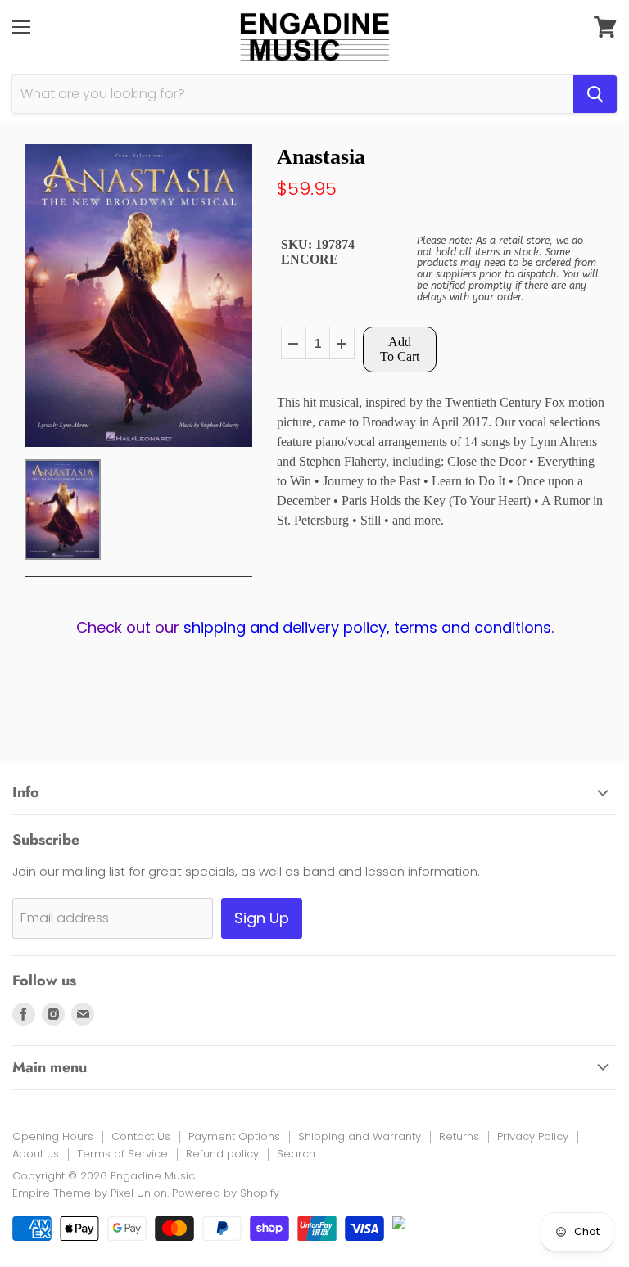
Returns (459, 1136)
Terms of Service (122, 1153)
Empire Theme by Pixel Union (89, 1193)
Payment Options (234, 1136)
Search (296, 1153)
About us (35, 1153)
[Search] (595, 94)
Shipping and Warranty (359, 1136)
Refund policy (222, 1153)
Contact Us (140, 1136)
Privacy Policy (532, 1136)
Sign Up (261, 918)
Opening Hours (52, 1136)
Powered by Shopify (225, 1193)
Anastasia (321, 157)
